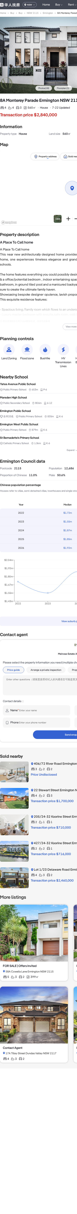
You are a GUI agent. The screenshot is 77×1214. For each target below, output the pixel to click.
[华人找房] (10, 4)
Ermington (48, 13)
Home (46, 4)
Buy (12, 13)
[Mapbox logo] (9, 222)
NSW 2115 (32, 13)
